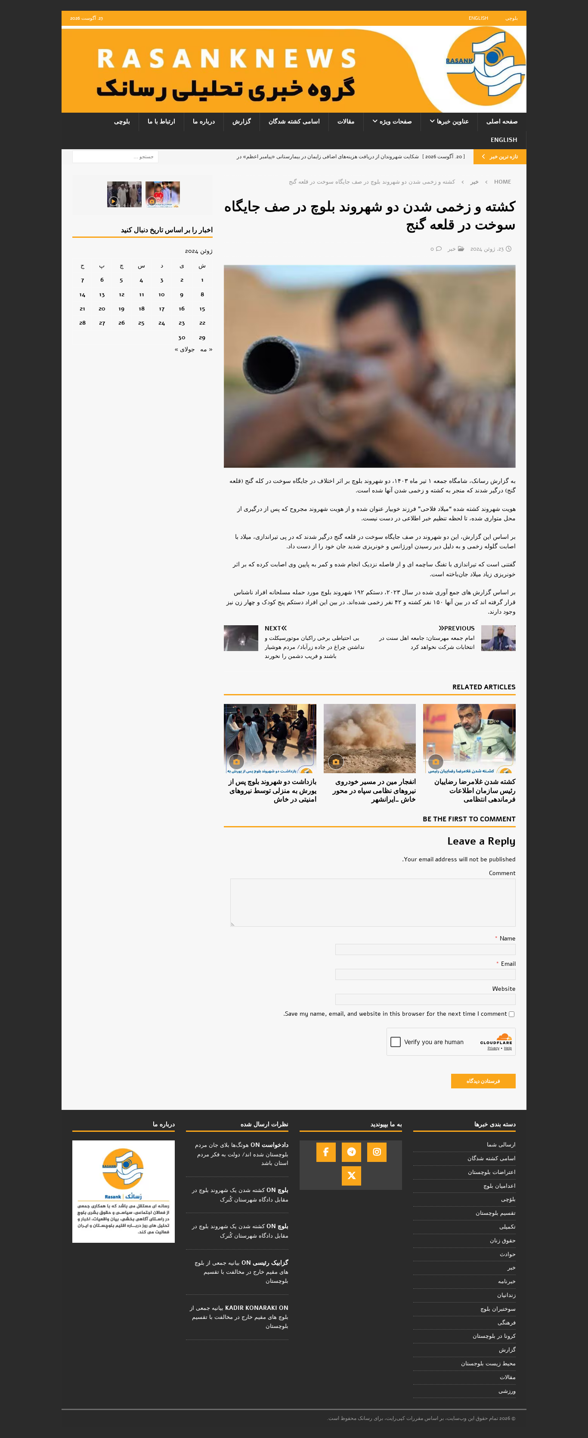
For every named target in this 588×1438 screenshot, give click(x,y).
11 (141, 294)
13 (102, 294)
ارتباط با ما (161, 121)
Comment (502, 873)
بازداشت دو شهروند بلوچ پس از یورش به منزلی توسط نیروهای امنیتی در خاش (272, 791)
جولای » (184, 349)
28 (82, 323)
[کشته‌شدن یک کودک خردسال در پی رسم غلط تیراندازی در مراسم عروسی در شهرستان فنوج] (162, 194)
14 (82, 294)
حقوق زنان (503, 1240)
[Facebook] (326, 1152)
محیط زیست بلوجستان (488, 1363)
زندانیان (506, 1295)
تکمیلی (507, 1227)
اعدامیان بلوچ (499, 1186)
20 (102, 308)
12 (121, 294)
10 (161, 294)
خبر (452, 249)
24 (161, 323)
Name (507, 938)
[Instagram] (377, 1152)
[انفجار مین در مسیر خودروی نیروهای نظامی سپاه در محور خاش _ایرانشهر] (370, 738)
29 (202, 337)
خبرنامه (507, 1281)
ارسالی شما (501, 1145)
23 (182, 323)
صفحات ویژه (396, 121)
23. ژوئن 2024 (487, 249)
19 (121, 308)
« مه (206, 349)
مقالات (346, 121)
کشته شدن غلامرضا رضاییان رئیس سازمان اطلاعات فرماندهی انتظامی (475, 791)
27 (102, 323)
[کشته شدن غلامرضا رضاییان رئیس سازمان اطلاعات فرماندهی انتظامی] (469, 738)
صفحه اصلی (502, 121)
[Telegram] (351, 1152)
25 (141, 323)
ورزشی (507, 1391)
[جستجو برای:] (115, 156)
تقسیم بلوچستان (496, 1213)
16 (182, 308)
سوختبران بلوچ (498, 1309)
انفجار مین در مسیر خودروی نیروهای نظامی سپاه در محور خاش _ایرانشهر (374, 791)
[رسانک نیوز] (294, 108)
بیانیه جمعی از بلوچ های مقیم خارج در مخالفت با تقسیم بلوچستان (241, 1272)
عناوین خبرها (453, 121)
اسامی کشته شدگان (294, 121)
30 (182, 337)
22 (202, 323)
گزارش (241, 121)
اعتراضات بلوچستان (492, 1172)
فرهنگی (507, 1323)
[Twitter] (351, 1176)
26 (121, 323)
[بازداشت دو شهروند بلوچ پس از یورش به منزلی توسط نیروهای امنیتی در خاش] (270, 738)
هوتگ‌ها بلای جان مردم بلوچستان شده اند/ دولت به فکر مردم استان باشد (241, 1154)
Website (504, 989)
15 (202, 308)
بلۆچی (508, 1199)
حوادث (508, 1254)
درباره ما (204, 121)
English (478, 18)
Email (507, 964)
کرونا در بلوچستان (494, 1336)
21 (82, 308)
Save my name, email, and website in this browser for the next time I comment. (395, 1014)
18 (142, 308)
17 (161, 308)
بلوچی (511, 18)
